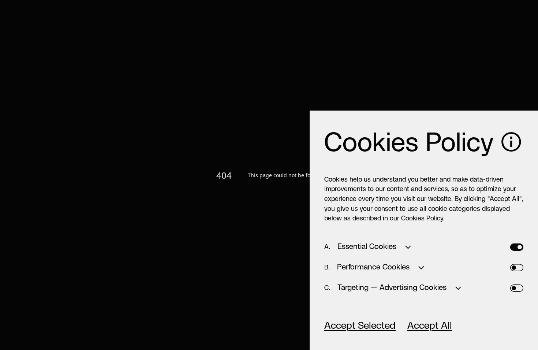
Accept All (429, 326)
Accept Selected (360, 326)
